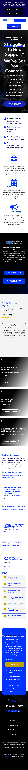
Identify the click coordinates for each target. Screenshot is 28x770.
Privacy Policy (8, 756)
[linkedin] (19, 711)
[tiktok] (12, 711)
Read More (7, 498)
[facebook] (9, 711)
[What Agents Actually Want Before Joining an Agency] (14, 548)
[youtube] (15, 711)
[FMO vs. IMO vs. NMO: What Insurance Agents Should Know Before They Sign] (14, 477)
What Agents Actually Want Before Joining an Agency (13, 559)
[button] (14, 578)
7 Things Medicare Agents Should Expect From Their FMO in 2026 (14, 526)
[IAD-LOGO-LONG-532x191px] (8, 19)
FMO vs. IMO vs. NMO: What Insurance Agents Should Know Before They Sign (13, 490)
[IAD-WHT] (14, 700)
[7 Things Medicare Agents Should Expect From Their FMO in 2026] (14, 513)
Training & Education (16, 495)
